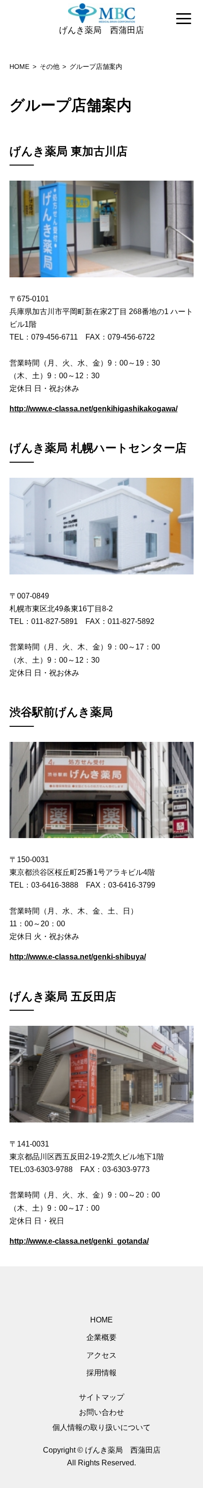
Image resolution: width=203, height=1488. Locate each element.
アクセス (101, 1355)
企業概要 (101, 1337)
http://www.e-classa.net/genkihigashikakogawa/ (93, 409)
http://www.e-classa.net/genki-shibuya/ (77, 957)
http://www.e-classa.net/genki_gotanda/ (79, 1241)
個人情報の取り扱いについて (101, 1427)
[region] (101, 19)
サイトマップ (101, 1397)
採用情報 (101, 1373)
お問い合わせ (101, 1412)
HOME (101, 1320)
